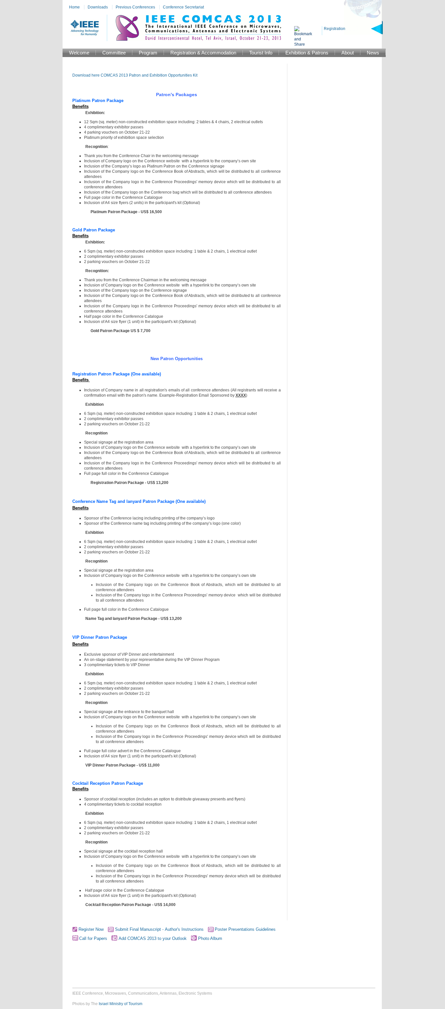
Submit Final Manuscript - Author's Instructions (159, 929)
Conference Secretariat (183, 7)
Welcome (79, 52)
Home (74, 7)
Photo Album (209, 938)
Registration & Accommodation (203, 52)
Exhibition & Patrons (306, 52)
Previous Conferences (135, 7)
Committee (114, 52)
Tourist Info (260, 52)
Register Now (90, 929)
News (373, 52)
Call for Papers (93, 938)
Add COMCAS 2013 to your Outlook (152, 938)
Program (148, 52)
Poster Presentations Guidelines (245, 929)
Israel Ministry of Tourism (120, 1004)
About (347, 52)
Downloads (98, 7)
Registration (334, 28)
